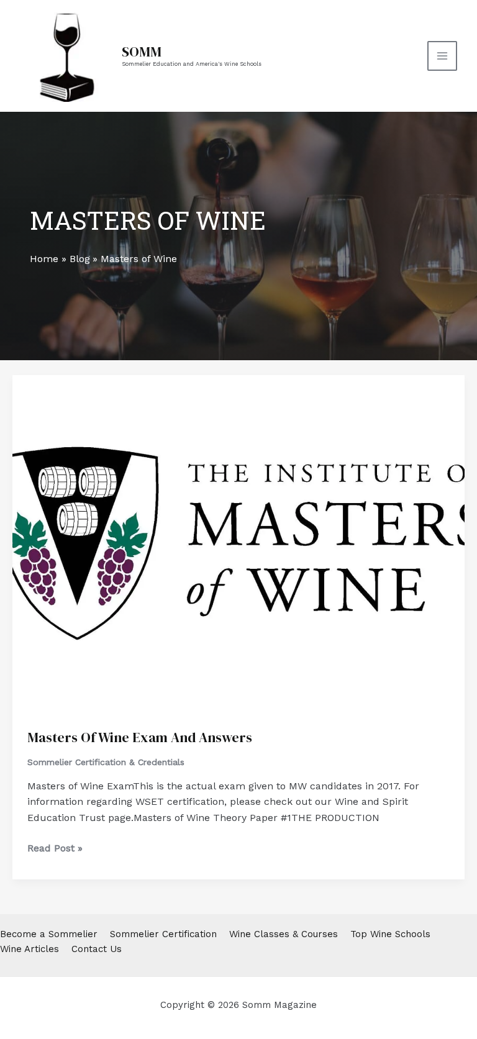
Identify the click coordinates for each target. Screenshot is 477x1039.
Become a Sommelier (49, 934)
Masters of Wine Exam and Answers (139, 737)
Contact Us (96, 949)
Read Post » (55, 849)
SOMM (141, 51)
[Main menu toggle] (442, 56)
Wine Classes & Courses (283, 934)
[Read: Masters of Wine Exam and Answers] (238, 544)
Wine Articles (29, 949)
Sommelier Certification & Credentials (105, 762)
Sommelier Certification (163, 934)
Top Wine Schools (390, 934)
